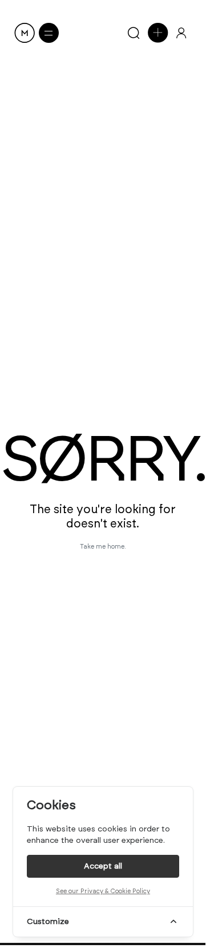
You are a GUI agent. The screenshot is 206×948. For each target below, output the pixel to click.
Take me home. (103, 546)
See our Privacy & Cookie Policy (103, 891)
